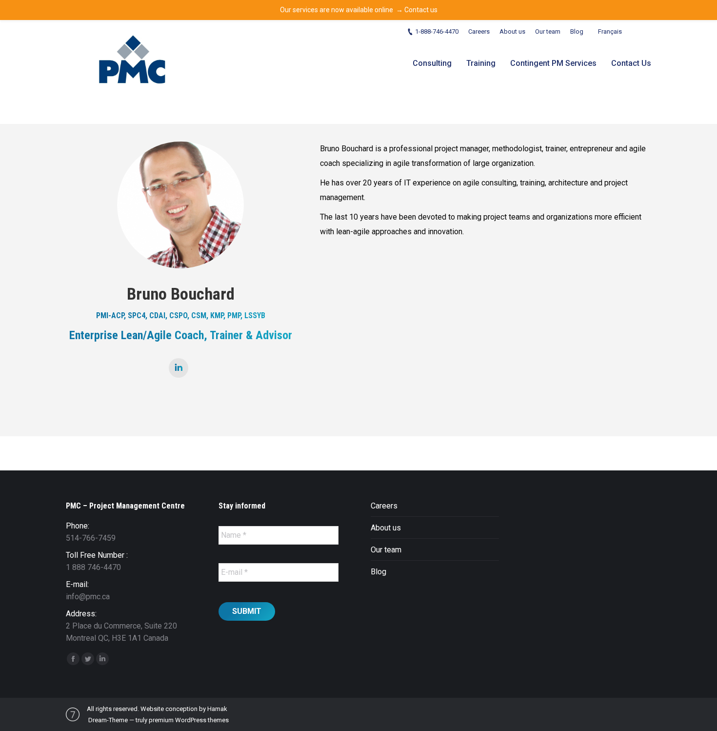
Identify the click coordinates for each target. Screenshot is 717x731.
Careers (384, 505)
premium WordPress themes (189, 720)
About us (386, 527)
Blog (378, 571)
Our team (386, 549)
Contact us (421, 10)
